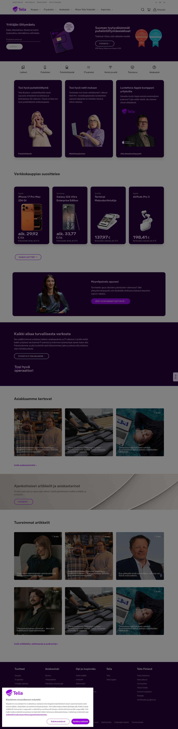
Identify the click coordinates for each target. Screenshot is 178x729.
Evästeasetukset (58, 721)
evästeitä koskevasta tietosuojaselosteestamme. (26, 715)
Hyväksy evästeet (80, 721)
